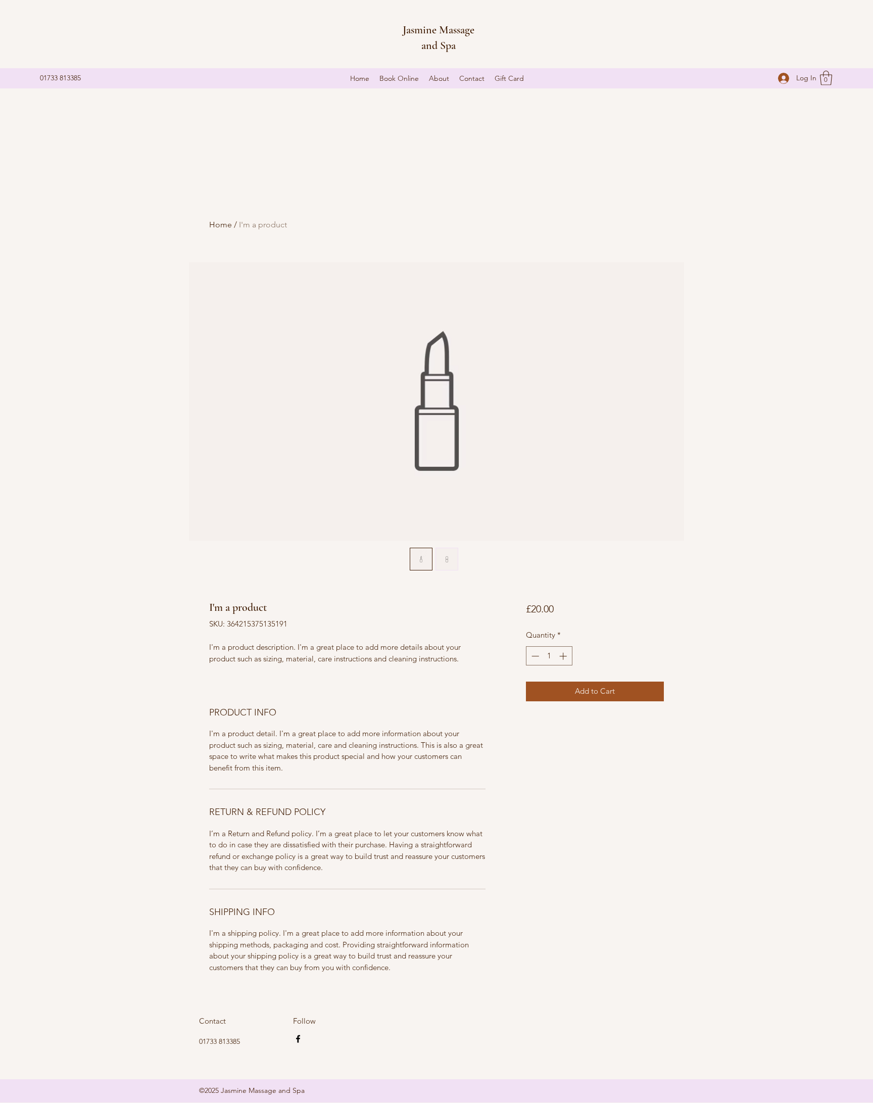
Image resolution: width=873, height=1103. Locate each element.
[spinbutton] (549, 656)
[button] (826, 78)
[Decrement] (534, 656)
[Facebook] (298, 1039)
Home (220, 224)
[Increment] (564, 656)
